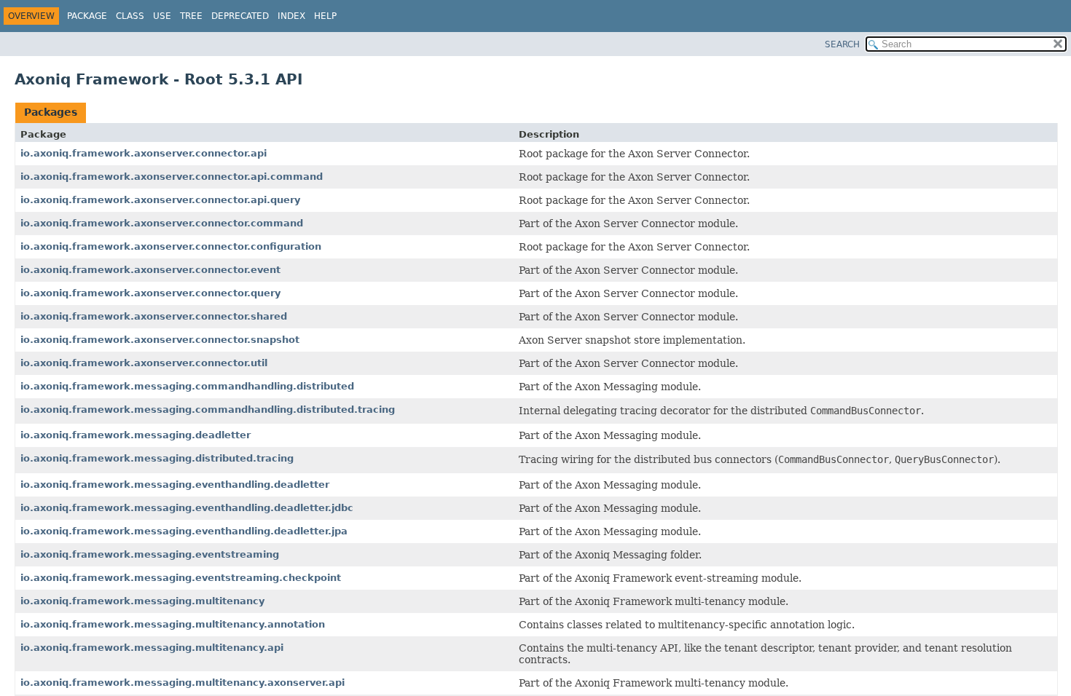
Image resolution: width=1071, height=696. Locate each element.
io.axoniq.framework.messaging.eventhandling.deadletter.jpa (184, 531)
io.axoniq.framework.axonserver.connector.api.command (171, 176)
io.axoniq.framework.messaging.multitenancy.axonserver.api (182, 682)
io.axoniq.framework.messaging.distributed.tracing (157, 458)
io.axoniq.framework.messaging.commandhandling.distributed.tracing (207, 409)
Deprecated (240, 16)
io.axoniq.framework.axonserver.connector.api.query (160, 199)
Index (291, 16)
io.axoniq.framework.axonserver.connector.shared (153, 316)
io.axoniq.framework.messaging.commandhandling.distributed (187, 386)
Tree (191, 16)
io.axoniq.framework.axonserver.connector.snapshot (159, 339)
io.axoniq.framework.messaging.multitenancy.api (151, 647)
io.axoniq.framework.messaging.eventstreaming (149, 554)
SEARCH (842, 44)
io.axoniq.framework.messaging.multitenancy (142, 601)
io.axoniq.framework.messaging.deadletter (135, 435)
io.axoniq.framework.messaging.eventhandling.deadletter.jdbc (186, 507)
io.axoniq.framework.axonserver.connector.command (161, 223)
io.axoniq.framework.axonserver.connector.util (143, 362)
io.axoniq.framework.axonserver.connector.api (143, 153)
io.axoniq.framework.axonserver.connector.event (150, 269)
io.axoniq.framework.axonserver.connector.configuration (170, 246)
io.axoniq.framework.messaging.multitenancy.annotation (172, 624)
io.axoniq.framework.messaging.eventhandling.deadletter (174, 484)
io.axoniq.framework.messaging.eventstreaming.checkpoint (180, 577)
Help (325, 16)
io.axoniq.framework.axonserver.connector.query (150, 293)
